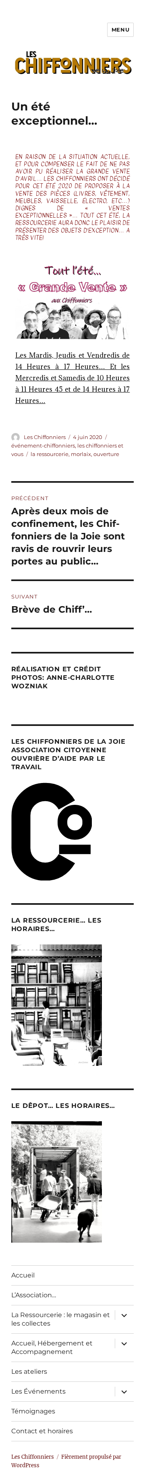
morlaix (81, 454)
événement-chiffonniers (43, 445)
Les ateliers (29, 1371)
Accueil (23, 1275)
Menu (120, 29)
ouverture (106, 454)
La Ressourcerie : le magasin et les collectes (60, 1319)
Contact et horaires (42, 1431)
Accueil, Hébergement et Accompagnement (52, 1347)
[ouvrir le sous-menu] (124, 1315)
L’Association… (33, 1295)
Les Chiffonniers (45, 437)
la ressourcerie (49, 454)
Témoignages (33, 1411)
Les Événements (38, 1391)
